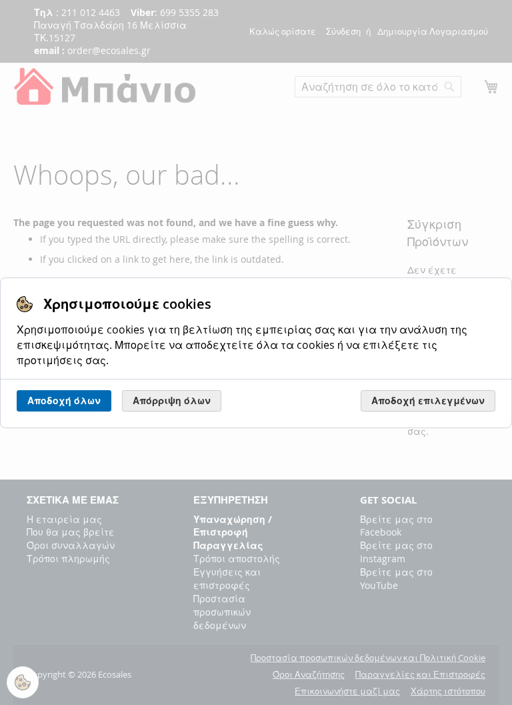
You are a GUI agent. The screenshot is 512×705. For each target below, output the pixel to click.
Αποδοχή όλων (64, 400)
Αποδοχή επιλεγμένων (428, 400)
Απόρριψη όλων (172, 400)
